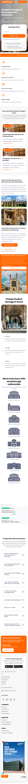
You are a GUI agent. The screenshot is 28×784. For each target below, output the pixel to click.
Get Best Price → (8, 143)
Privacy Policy (5, 730)
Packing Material (6, 724)
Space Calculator (6, 722)
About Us (4, 707)
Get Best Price (8, 249)
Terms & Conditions (7, 733)
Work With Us (5, 709)
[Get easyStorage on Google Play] (18, 666)
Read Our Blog (5, 713)
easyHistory (5, 711)
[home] (7, 2)
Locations (4, 720)
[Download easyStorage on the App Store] (9, 666)
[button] (16, 2)
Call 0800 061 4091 (9, 245)
